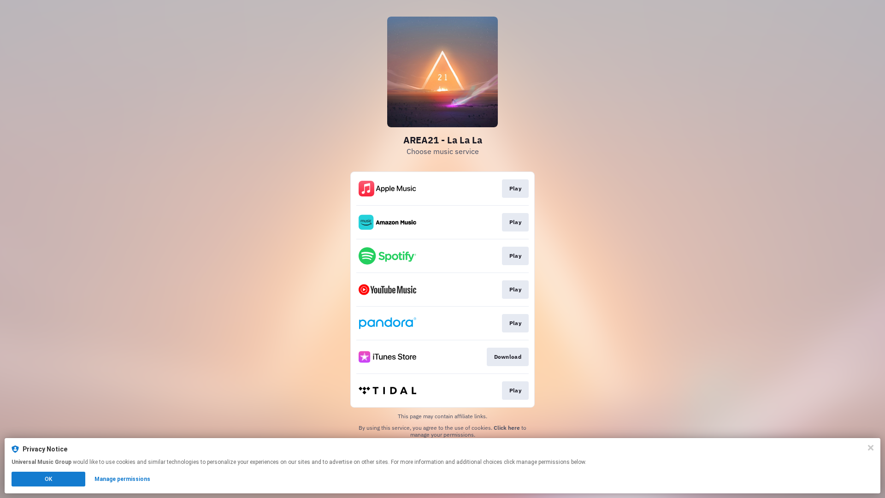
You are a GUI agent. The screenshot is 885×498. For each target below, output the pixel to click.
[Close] (870, 447)
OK (48, 479)
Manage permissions (122, 479)
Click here (507, 427)
